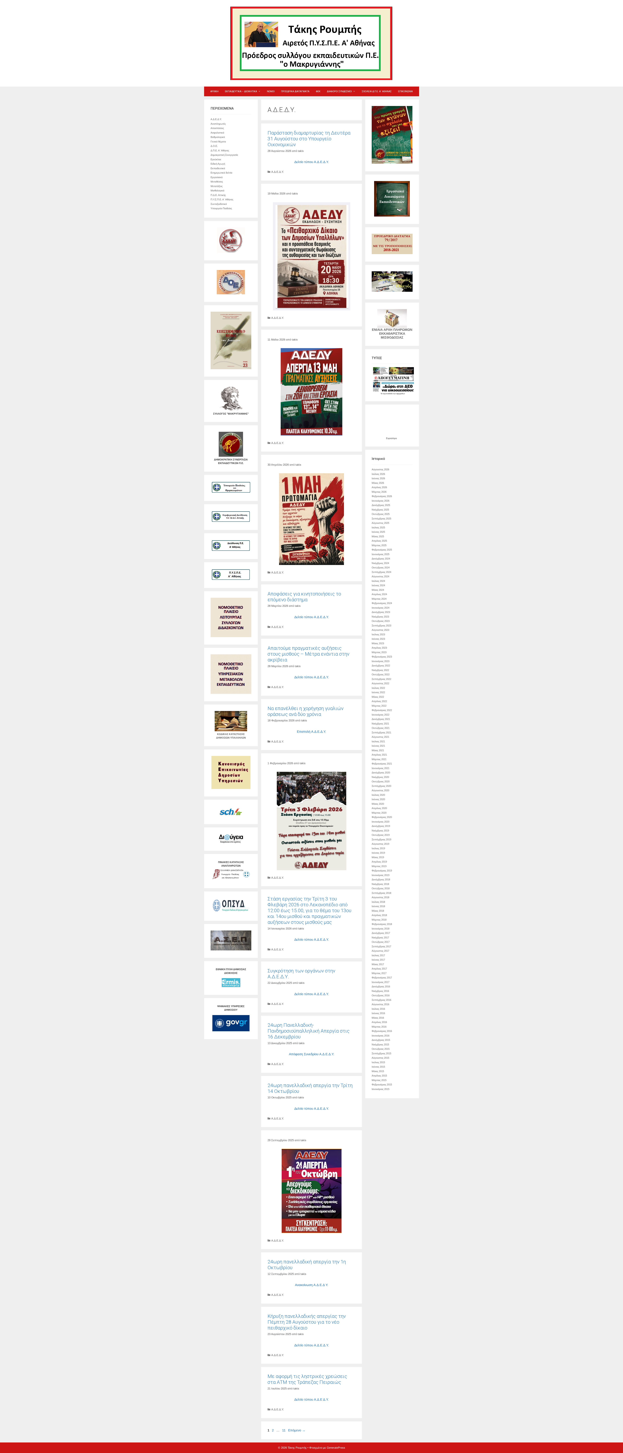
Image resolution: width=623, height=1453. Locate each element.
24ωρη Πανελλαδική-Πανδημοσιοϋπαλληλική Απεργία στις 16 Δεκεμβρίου (308, 1031)
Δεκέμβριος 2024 (381, 558)
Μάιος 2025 (378, 536)
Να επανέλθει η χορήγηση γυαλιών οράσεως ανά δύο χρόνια (305, 711)
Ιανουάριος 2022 (380, 714)
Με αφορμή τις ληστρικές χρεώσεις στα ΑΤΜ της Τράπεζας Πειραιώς (307, 1379)
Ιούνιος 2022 (378, 692)
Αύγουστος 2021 (380, 736)
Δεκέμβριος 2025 (381, 505)
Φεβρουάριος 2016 (382, 1031)
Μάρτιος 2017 (379, 973)
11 (284, 1430)
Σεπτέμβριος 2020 (381, 786)
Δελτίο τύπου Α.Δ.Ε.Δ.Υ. (311, 162)
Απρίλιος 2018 (379, 915)
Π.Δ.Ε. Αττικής (218, 195)
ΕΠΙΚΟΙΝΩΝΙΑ (405, 91)
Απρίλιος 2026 (379, 487)
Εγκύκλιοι (216, 159)
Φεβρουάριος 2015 (382, 1084)
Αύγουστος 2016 (380, 1004)
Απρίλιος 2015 (379, 1075)
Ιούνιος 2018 (378, 906)
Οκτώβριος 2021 (381, 728)
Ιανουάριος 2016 (380, 1035)
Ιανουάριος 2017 (380, 982)
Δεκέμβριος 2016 (381, 986)
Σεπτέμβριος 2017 (381, 946)
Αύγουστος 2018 (380, 897)
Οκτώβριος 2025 (381, 514)
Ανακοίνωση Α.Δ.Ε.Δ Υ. (311, 1285)
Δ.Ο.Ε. (214, 146)
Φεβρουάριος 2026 (382, 496)
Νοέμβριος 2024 (380, 563)
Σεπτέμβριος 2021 (381, 732)
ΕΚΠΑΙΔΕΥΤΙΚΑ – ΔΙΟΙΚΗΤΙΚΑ (241, 91)
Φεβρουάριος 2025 (382, 549)
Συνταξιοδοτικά (219, 204)
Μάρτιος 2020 (379, 812)
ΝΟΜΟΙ (271, 91)
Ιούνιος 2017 (378, 959)
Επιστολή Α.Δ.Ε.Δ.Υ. (311, 731)
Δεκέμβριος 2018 (381, 879)
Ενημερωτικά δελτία (221, 172)
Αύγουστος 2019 (380, 843)
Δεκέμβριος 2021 (381, 719)
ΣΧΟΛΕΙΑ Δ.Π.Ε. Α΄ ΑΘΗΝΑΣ (377, 91)
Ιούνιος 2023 (378, 638)
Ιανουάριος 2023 (380, 661)
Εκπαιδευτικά (218, 168)
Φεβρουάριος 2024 (382, 603)
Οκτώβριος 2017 (381, 942)
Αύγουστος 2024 (380, 576)
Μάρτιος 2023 (379, 652)
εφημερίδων (400, 393)
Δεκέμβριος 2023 (381, 612)
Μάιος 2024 (378, 589)
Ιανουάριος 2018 (380, 928)
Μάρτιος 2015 (379, 1080)
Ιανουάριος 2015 (380, 1089)
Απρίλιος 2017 (379, 968)
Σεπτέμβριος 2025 (381, 518)
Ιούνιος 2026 (378, 478)
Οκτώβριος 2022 (381, 674)
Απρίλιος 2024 (379, 594)
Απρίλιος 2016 (379, 1022)
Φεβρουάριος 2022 (382, 710)
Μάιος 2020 (378, 803)
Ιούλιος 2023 (378, 634)
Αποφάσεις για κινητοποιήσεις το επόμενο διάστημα (304, 596)
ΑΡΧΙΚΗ (214, 91)
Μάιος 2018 (378, 910)
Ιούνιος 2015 (378, 1066)
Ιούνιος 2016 (378, 1013)
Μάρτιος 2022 (379, 705)
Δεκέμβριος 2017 (381, 933)
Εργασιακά (217, 177)
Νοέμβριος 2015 (380, 1044)
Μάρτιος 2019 (379, 866)
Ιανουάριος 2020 (380, 821)
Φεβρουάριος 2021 (382, 763)
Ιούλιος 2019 (378, 848)
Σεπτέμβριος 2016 (381, 1000)
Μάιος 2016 (378, 1017)
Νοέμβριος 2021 (380, 723)
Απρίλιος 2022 (379, 701)
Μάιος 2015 (378, 1071)
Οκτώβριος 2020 (381, 781)
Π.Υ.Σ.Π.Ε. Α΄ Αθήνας (222, 199)
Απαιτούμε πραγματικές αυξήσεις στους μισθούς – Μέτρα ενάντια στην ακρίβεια (308, 654)
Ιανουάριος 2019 (380, 875)
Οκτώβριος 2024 (381, 567)
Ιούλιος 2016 (378, 1008)
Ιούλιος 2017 (378, 955)
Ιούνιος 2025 (378, 531)
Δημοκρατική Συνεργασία (224, 154)
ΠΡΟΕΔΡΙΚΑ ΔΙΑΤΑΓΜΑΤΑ (295, 91)
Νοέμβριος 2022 (380, 670)
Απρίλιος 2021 (379, 754)
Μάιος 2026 (378, 483)
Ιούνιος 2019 (378, 852)
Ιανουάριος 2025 (380, 554)
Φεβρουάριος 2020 (382, 817)
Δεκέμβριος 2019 (381, 826)
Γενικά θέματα (218, 141)
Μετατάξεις (217, 186)
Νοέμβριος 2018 (380, 884)
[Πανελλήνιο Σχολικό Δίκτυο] (231, 815)
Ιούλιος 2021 (378, 741)
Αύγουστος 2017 (380, 950)
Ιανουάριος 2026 (380, 500)
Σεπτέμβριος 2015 (381, 1053)
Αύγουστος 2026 (380, 469)
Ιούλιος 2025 (378, 527)
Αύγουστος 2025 (380, 523)
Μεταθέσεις (217, 181)
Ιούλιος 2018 (378, 901)
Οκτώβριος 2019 (381, 835)
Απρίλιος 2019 (379, 861)
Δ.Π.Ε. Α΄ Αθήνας (220, 150)
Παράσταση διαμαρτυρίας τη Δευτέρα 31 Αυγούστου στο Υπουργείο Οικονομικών (309, 138)
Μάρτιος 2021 (379, 759)
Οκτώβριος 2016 (381, 995)
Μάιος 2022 (378, 696)
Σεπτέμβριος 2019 (381, 839)
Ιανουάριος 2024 (380, 607)
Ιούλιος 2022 (378, 688)
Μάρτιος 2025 (379, 545)
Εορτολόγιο (391, 438)
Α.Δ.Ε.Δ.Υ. (277, 171)
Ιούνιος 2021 (378, 745)
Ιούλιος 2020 (378, 795)
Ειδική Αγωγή (218, 163)
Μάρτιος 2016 (379, 1026)
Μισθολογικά (217, 190)
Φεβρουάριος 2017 (382, 977)
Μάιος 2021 (378, 750)
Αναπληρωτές (218, 123)
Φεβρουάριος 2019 (382, 870)
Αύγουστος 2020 (380, 790)
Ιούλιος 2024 (378, 581)
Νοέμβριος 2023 (380, 616)
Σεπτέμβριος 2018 (381, 893)
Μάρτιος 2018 (379, 919)
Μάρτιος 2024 (379, 598)
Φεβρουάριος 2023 (382, 656)
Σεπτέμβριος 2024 (381, 572)
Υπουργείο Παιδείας (221, 208)
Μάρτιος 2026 (379, 491)
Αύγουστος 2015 (380, 1057)
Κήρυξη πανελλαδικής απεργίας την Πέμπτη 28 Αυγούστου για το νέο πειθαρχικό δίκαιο (307, 1322)
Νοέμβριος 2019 (380, 830)
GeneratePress (336, 1447)
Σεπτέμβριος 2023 (381, 625)
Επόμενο (296, 1430)
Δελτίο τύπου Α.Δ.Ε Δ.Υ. (311, 1399)
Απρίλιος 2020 (379, 808)
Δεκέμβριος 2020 (381, 772)
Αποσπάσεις (217, 128)
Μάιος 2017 (378, 964)
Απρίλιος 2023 (379, 647)
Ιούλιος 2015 (378, 1062)
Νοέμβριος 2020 (380, 777)
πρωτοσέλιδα (388, 393)
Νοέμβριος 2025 (380, 509)
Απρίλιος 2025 (379, 540)
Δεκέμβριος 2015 (381, 1040)
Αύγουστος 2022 (380, 683)
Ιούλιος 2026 (378, 474)
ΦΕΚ (318, 91)
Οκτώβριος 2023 (381, 621)
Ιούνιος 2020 (378, 799)
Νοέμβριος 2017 (380, 937)
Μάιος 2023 (378, 643)
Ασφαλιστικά (217, 132)
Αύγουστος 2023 (380, 630)
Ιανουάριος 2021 (380, 768)
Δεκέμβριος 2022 (381, 665)
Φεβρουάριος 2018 (382, 924)
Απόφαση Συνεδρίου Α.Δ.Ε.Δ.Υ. (311, 1054)
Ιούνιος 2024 (378, 585)
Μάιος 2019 (378, 857)
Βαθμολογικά (218, 137)
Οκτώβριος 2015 (381, 1048)
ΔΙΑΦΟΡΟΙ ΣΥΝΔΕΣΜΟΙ (339, 91)
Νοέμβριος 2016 (380, 991)
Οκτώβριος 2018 (381, 888)
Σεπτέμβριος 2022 (381, 679)
